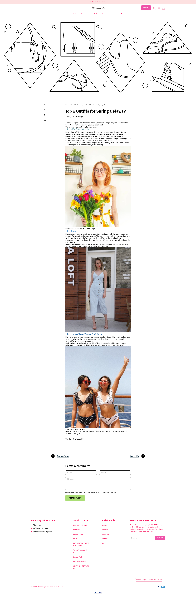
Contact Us (77, 530)
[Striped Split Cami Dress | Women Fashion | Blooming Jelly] (98, 331)
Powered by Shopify (56, 587)
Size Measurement (79, 561)
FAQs (75, 539)
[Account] (159, 8)
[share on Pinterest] (45, 115)
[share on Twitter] (45, 110)
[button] (85, 14)
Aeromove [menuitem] (124, 14)
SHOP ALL (146, 8)
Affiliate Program (40, 528)
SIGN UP (160, 538)
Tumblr (104, 543)
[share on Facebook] (45, 105)
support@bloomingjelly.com (149, 579)
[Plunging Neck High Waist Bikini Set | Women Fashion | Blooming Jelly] (98, 427)
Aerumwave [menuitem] (113, 14)
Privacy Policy (78, 557)
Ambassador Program (42, 531)
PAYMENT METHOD (80, 525)
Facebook (104, 525)
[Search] (154, 8)
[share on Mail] (45, 121)
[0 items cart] (163, 8)
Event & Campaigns (78, 105)
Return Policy (78, 534)
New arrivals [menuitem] (72, 14)
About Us (37, 525)
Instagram (105, 534)
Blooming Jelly (43, 587)
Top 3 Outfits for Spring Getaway (98, 105)
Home (67, 105)
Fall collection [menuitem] (99, 14)
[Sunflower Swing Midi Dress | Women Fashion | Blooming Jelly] (98, 226)
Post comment (75, 498)
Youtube (104, 539)
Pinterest (104, 530)
